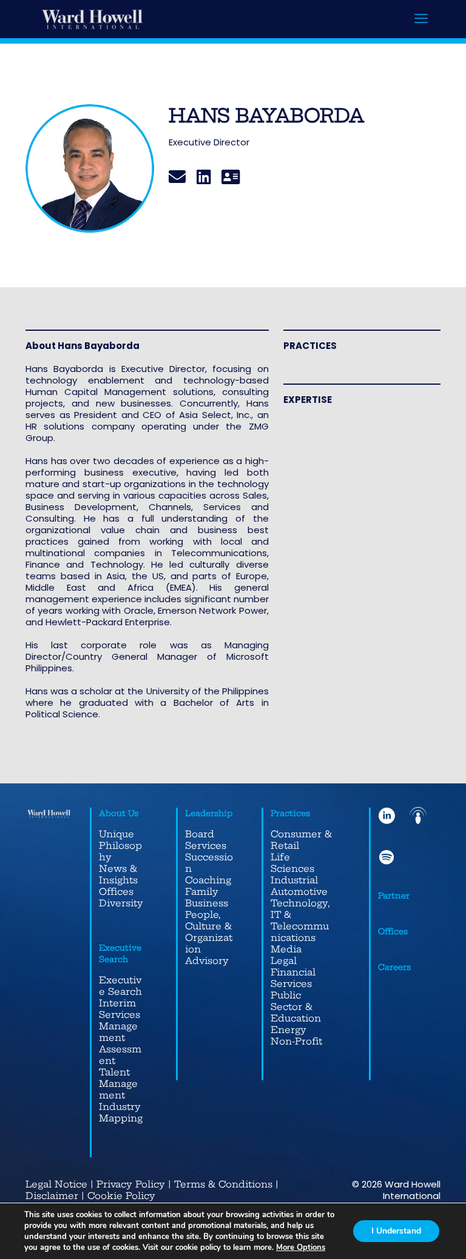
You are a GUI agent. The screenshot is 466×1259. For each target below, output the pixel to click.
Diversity (121, 903)
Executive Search (120, 985)
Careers (394, 967)
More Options (300, 1247)
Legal (284, 960)
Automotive (299, 891)
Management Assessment (120, 1043)
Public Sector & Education (296, 1006)
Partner (394, 895)
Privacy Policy (130, 1184)
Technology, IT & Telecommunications (300, 920)
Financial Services (293, 977)
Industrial (294, 880)
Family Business (206, 897)
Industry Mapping (121, 1112)
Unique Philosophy (120, 845)
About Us (118, 813)
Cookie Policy (121, 1195)
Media (286, 949)
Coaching (208, 880)
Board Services (205, 839)
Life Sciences (292, 862)
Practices (290, 813)
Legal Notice (56, 1184)
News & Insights (118, 874)
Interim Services (119, 1008)
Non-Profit (296, 1041)
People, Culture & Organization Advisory (208, 937)
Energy (288, 1029)
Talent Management (118, 1083)
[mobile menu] (421, 18)
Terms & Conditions (223, 1184)
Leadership (209, 813)
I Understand (396, 1231)
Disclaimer (51, 1195)
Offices (116, 891)
